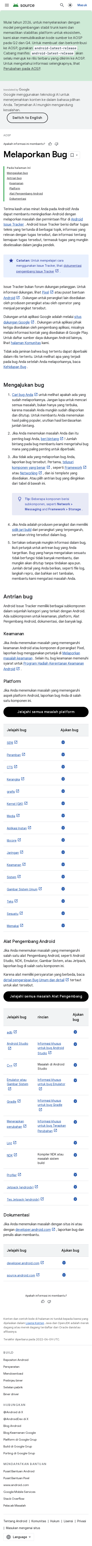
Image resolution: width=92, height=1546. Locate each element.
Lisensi (68, 1521)
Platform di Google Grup (20, 1439)
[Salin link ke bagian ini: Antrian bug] (37, 597)
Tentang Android (15, 1521)
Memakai (13, 926)
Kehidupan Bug (14, 367)
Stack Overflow (13, 1499)
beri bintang (50, 439)
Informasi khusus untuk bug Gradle (50, 1103)
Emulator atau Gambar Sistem (17, 1082)
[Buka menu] (7, 5)
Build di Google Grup (17, 1446)
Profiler (12, 1175)
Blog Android (12, 1426)
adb (9, 1032)
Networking (28, 473)
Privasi (81, 1521)
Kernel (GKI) (15, 804)
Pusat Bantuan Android (18, 1471)
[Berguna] (50, 144)
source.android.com (21, 1275)
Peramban (14, 755)
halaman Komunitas (26, 343)
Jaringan (13, 853)
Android (9, 298)
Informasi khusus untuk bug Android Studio (51, 1048)
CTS (10, 767)
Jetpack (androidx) (20, 1187)
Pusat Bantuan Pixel (16, 1478)
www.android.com (16, 1485)
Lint (9, 1143)
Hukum (54, 1521)
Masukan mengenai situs (23, 1528)
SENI (10, 743)
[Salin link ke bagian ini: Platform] (25, 681)
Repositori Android (15, 1360)
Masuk (82, 5)
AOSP (7, 135)
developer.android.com (33, 1230)
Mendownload (13, 1373)
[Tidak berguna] (56, 144)
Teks (10, 901)
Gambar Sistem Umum (22, 889)
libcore (11, 840)
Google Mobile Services (19, 1492)
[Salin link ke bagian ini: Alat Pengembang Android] (59, 941)
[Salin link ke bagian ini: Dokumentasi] (33, 1215)
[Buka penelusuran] (62, 5)
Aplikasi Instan (17, 828)
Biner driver (11, 1394)
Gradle (11, 1102)
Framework (73, 468)
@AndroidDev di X (15, 1419)
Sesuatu (12, 914)
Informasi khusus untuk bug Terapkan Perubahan (52, 1126)
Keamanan (14, 865)
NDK (10, 1155)
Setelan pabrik (13, 1387)
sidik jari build (21, 530)
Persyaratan (11, 1367)
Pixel (45, 292)
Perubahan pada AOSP (21, 69)
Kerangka (13, 779)
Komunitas (38, 1521)
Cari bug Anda (22, 395)
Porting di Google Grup (19, 1453)
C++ (9, 1065)
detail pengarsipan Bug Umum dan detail (33, 980)
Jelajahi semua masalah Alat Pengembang (46, 996)
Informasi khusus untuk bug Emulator (51, 1082)
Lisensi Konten (35, 1323)
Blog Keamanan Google (19, 1433)
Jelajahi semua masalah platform (46, 712)
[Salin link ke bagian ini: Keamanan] (28, 634)
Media (11, 816)
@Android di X (13, 1412)
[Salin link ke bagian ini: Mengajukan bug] (48, 385)
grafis (11, 792)
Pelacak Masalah (14, 1505)
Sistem (11, 877)
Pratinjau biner (13, 1380)
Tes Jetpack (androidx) (23, 1199)
